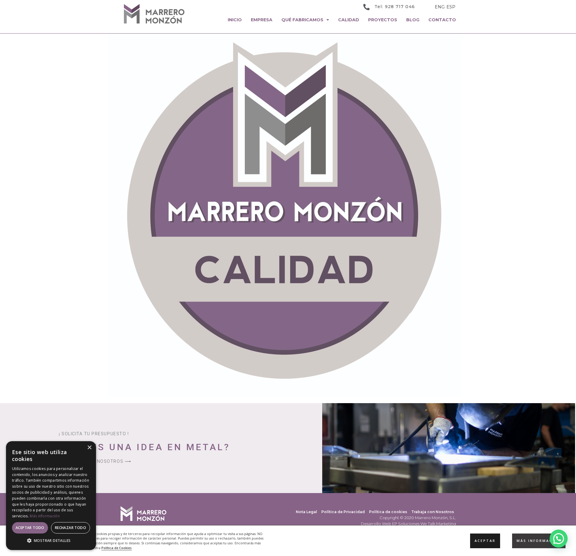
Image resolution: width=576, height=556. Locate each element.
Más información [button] (539, 540)
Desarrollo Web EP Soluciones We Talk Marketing (408, 523)
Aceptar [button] (485, 540)
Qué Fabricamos (302, 19)
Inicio (235, 19)
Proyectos (382, 19)
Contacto (442, 19)
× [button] (89, 447)
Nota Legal (306, 512)
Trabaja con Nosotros (432, 512)
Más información (45, 516)
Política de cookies (388, 512)
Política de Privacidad (343, 512)
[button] (559, 539)
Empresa (261, 19)
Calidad (348, 19)
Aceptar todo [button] (30, 527)
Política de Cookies (116, 548)
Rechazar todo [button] (70, 527)
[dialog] (51, 495)
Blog (412, 19)
